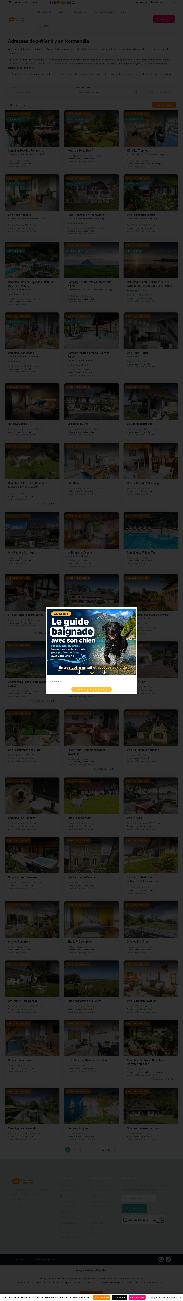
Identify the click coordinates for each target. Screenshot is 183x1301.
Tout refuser (119, 1297)
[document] (91, 650)
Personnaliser (137, 1297)
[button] (133, 611)
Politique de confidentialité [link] (162, 1297)
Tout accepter (102, 1297)
